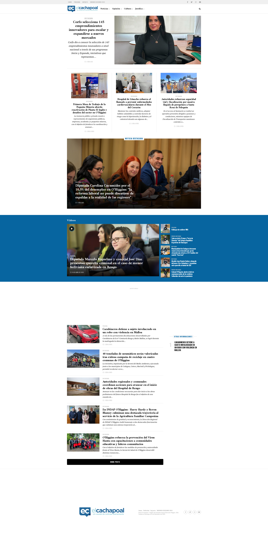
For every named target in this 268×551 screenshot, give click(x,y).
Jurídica (139, 9)
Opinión (116, 9)
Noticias (104, 9)
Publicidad (77, 2)
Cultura (127, 9)
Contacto (85, 2)
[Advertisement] (134, 304)
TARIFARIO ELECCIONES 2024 (97, 2)
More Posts (115, 462)
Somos (70, 2)
